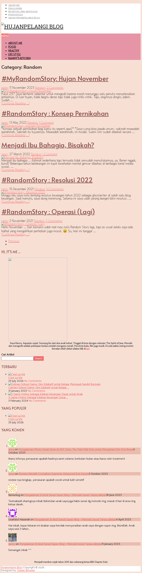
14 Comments (55, 189)
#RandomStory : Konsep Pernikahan (55, 113)
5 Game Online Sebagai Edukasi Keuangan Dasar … (38, 397)
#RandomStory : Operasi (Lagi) (48, 211)
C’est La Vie (15, 377)
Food (12, 46)
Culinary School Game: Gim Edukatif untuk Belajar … (38, 387)
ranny (4, 87)
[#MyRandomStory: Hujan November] (71, 91)
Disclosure (15, 8)
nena (11, 473)
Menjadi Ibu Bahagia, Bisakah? (47, 144)
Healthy (13, 50)
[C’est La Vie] (16, 374)
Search (38, 358)
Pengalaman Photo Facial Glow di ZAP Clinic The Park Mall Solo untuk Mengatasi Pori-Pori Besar (76, 449)
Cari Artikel (7, 354)
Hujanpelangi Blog (12, 567)
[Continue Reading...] (15, 103)
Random (40, 87)
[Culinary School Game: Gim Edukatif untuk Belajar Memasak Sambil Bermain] (54, 384)
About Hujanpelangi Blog (24, 17)
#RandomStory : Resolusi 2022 (47, 179)
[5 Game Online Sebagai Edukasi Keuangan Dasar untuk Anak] (45, 394)
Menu (5, 35)
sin (87, 348)
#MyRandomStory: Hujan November (54, 78)
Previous (13, 241)
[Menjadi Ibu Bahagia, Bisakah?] (71, 157)
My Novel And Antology (23, 11)
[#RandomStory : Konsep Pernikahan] (71, 125)
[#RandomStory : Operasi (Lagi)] (71, 224)
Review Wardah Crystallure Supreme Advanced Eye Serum (54, 473)
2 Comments (55, 87)
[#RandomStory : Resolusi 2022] (71, 192)
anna (11, 449)
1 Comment (46, 122)
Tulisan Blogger (26, 570)
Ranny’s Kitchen (19, 58)
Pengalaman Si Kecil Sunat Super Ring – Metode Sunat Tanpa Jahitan (65, 495)
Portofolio (15, 14)
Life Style (14, 54)
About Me (14, 4)
